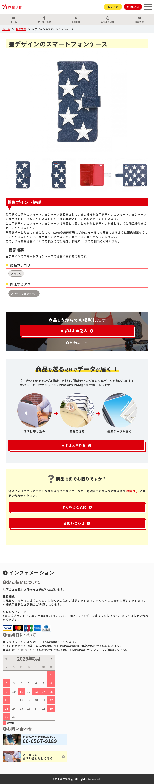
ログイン (113, 6)
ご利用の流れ (107, 21)
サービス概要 (44, 21)
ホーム (13, 21)
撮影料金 (76, 21)
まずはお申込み (74, 330)
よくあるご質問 (74, 507)
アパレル (16, 273)
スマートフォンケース (24, 293)
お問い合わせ (74, 523)
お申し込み (133, 6)
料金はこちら (79, 343)
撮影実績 (139, 21)
